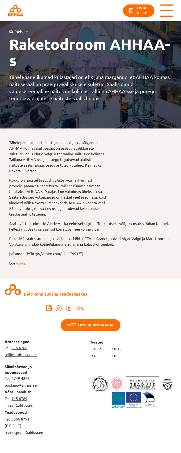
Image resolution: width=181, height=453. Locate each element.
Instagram (59, 308)
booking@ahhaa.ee (21, 385)
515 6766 (19, 348)
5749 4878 (20, 378)
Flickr (80, 308)
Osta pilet (142, 10)
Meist (19, 31)
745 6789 (19, 399)
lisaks (20, 263)
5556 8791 (20, 419)
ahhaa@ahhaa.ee (19, 405)
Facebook (49, 308)
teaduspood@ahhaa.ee (24, 432)
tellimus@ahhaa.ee (21, 355)
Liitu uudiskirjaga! (96, 325)
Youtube (69, 308)
